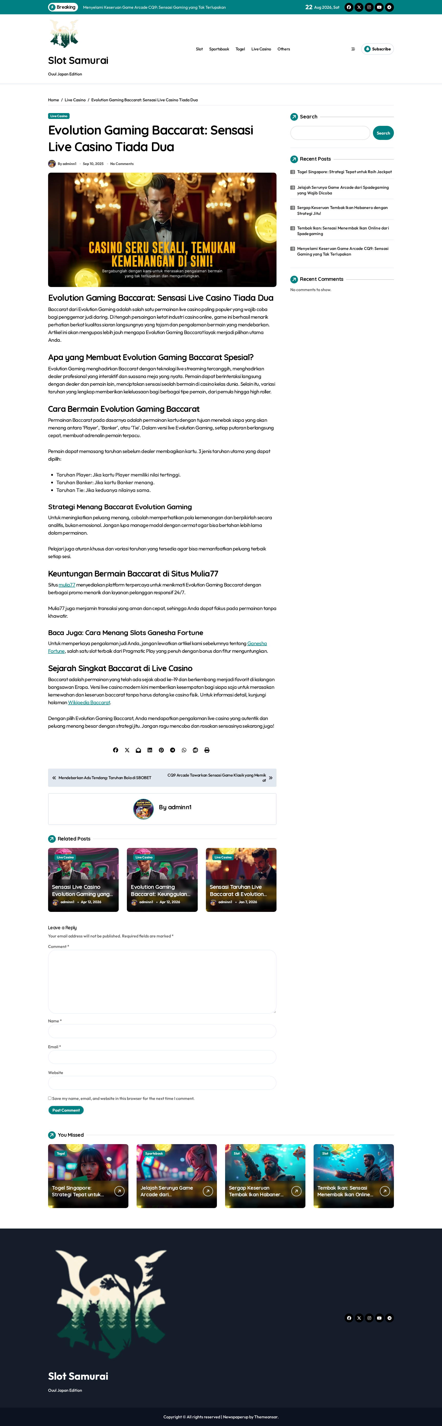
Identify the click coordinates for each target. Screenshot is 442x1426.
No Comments (122, 163)
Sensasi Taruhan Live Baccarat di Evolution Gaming (236, 894)
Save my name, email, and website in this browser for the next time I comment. (123, 1098)
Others (284, 48)
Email (54, 1046)
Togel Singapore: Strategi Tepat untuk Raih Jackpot (344, 171)
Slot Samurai (78, 60)
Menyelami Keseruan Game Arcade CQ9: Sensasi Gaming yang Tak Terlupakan (343, 251)
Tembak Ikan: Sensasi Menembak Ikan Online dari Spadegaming (343, 230)
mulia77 (67, 584)
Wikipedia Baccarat (89, 702)
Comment (58, 946)
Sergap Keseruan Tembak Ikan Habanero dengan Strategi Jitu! (342, 210)
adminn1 (179, 807)
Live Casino (261, 48)
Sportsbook (219, 48)
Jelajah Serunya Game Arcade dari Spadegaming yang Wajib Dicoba (343, 190)
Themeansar (266, 1416)
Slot (199, 48)
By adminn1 (67, 163)
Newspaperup (235, 1416)
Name (55, 1020)
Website (55, 1072)
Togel (240, 48)
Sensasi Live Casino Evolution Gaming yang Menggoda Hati (80, 894)
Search (308, 116)
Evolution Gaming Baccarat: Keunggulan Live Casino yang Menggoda (159, 897)
